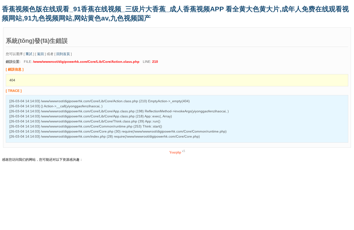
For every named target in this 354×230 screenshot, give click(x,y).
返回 (40, 54)
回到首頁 (63, 54)
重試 (29, 54)
